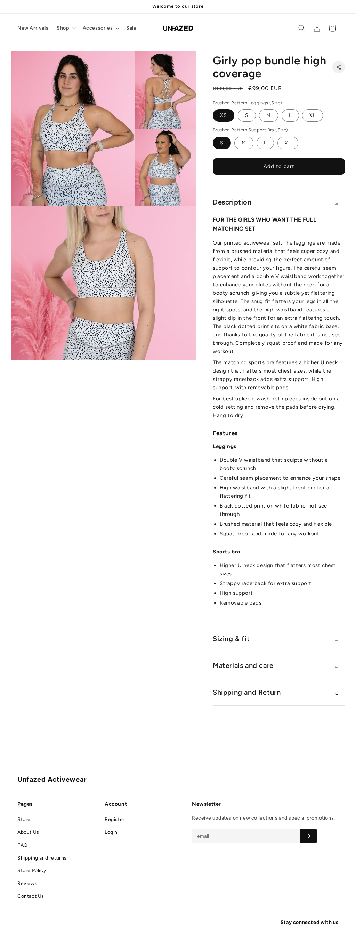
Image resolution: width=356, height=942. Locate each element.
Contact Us (30, 896)
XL (312, 115)
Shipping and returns (42, 858)
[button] (65, 28)
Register (115, 819)
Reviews (27, 883)
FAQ (22, 845)
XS (223, 115)
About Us (28, 832)
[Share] (338, 67)
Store (24, 819)
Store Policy (31, 870)
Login (111, 832)
